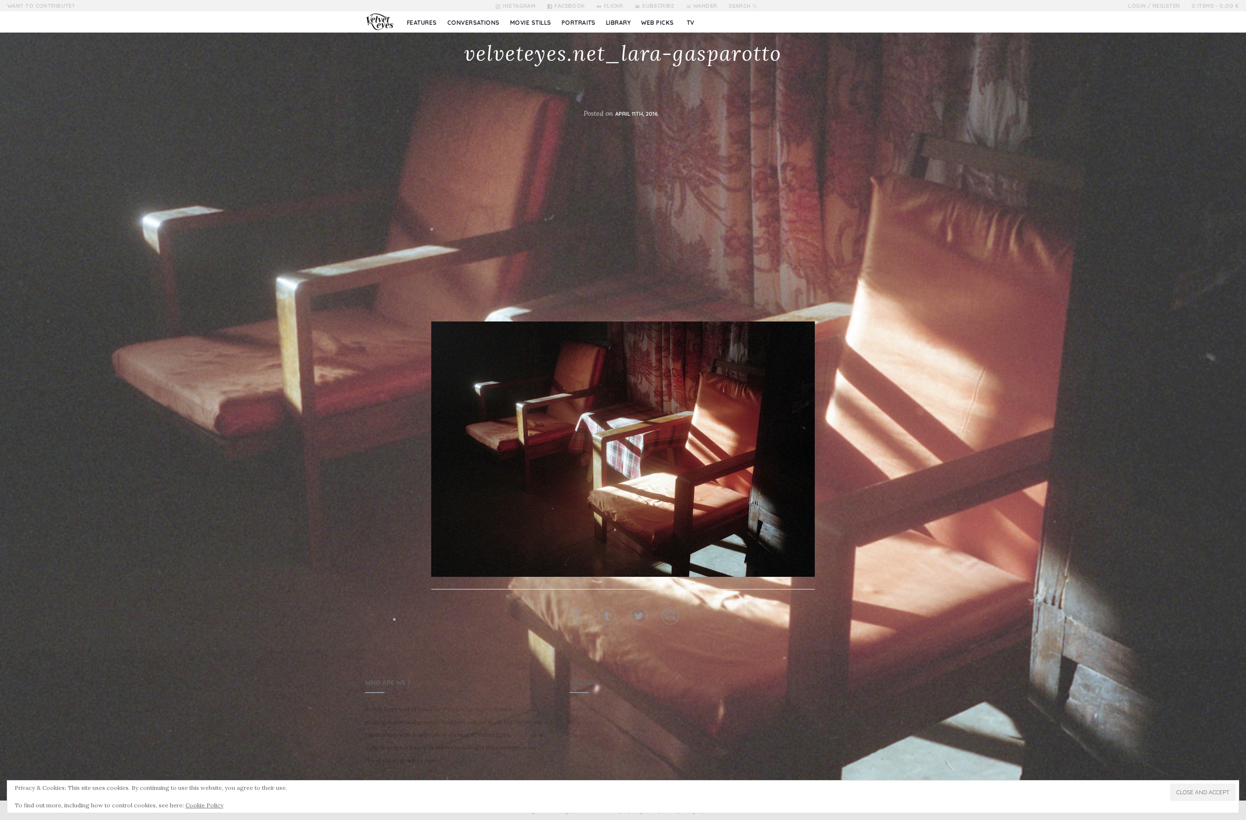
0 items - (1215, 5)
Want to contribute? (41, 5)
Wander (705, 5)
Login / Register (1154, 5)
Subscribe (658, 5)
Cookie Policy (204, 805)
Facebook (569, 5)
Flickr (613, 5)
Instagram (519, 5)
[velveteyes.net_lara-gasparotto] (623, 449)
